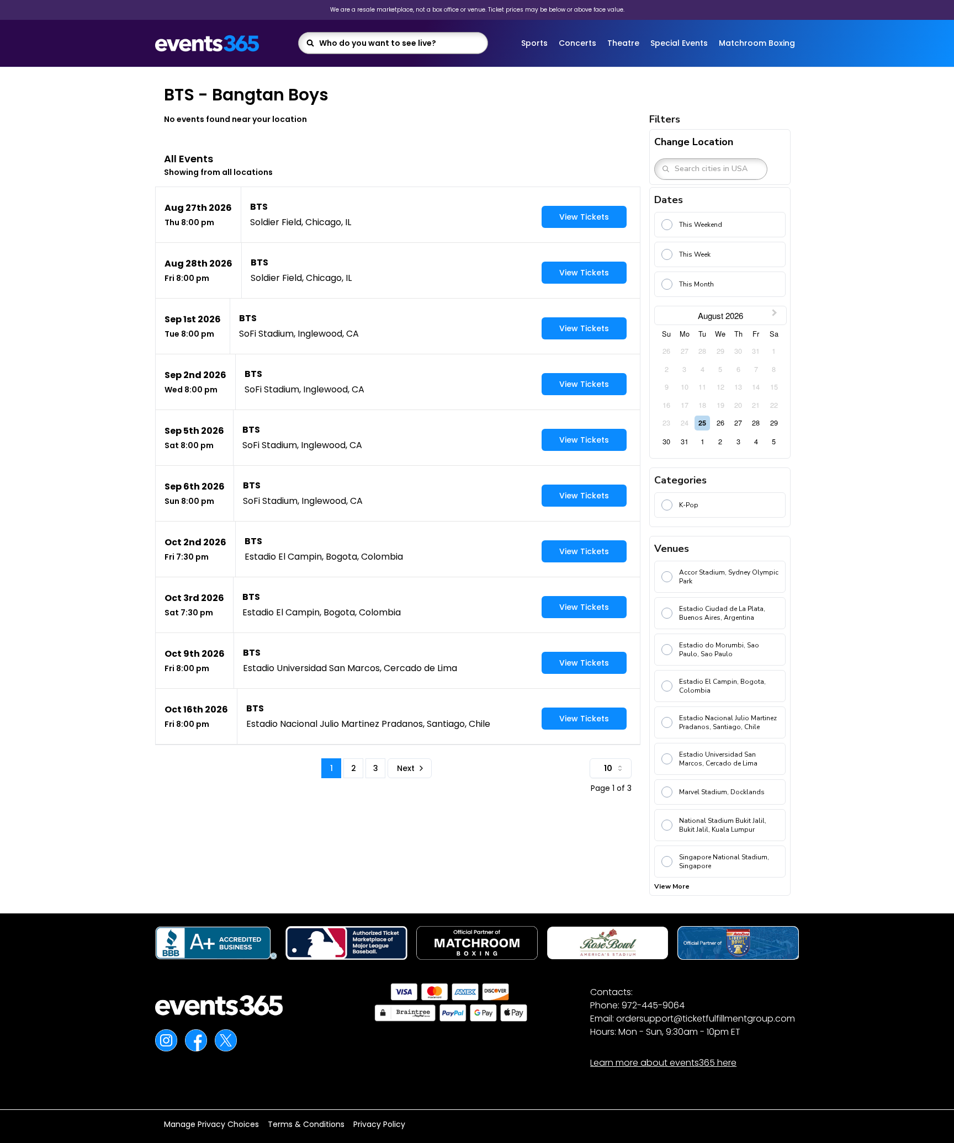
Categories (680, 480)
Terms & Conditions (306, 1124)
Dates (668, 199)
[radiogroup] (720, 256)
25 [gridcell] (702, 423)
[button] (398, 214)
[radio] (720, 224)
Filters (664, 119)
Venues (671, 548)
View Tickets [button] (584, 216)
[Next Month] (776, 316)
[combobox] (400, 43)
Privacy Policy (379, 1124)
